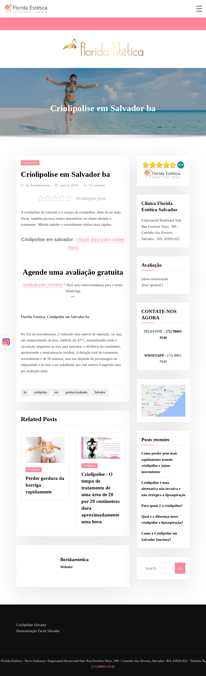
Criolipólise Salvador (31, 625)
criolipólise (30, 163)
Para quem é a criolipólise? (162, 506)
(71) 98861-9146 (103, 666)
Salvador (100, 392)
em (56, 392)
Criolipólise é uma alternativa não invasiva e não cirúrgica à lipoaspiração (163, 489)
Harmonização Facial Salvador (38, 631)
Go (180, 568)
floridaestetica (38, 185)
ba (25, 392)
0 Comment (97, 185)
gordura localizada (76, 392)
